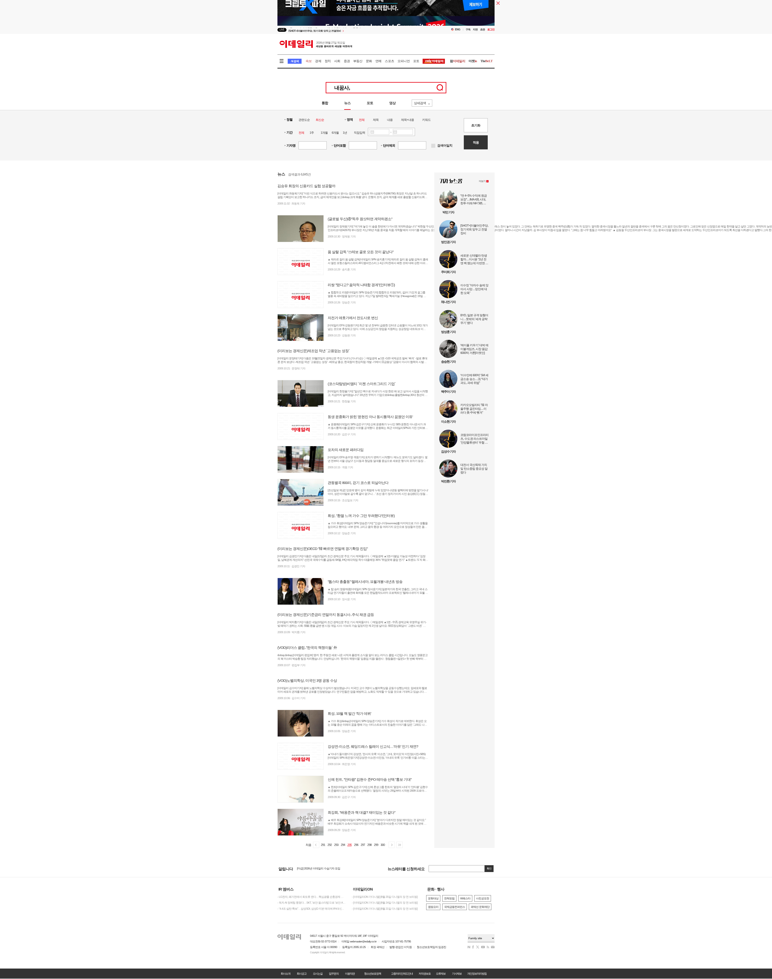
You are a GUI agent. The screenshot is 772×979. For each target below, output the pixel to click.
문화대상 (433, 898)
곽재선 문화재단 (480, 906)
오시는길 (317, 973)
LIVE (281, 29)
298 (369, 844)
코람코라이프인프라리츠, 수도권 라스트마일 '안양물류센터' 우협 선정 (474, 438)
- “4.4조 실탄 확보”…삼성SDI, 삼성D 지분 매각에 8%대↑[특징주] (311, 908)
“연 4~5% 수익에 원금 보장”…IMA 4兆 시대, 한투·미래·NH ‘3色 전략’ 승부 (473, 199)
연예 (378, 61)
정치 (328, 61)
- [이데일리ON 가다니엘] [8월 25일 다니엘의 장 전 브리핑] (385, 896)
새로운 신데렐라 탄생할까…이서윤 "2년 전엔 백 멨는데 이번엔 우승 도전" (474, 259)
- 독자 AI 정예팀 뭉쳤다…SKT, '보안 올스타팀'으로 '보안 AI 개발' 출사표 (311, 902)
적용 (476, 142)
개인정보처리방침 (477, 973)
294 (343, 844)
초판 (482, 29)
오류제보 (441, 973)
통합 (325, 103)
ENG (457, 29)
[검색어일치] (433, 146)
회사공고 (301, 973)
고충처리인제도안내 (402, 973)
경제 (318, 61)
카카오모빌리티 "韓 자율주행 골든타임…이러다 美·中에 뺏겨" (474, 408)
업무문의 (334, 973)
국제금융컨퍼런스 (454, 906)
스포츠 (389, 61)
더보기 (482, 181)
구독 (468, 29)
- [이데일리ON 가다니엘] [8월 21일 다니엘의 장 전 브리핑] (385, 908)
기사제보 (457, 973)
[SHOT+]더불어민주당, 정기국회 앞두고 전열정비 (474, 229)
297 (363, 844)
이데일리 (315, 44)
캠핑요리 (433, 906)
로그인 (491, 29)
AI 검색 (295, 61)
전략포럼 (449, 898)
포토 (416, 61)
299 (376, 844)
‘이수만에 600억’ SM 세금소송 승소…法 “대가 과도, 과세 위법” (474, 378)
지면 (475, 29)
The (486, 61)
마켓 (473, 61)
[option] (353, 30)
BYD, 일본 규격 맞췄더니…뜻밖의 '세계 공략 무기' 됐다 (474, 319)
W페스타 (465, 898)
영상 (392, 103)
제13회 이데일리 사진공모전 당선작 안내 (320, 868)
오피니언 (403, 61)
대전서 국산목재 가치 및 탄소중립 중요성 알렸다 (474, 468)
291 (323, 844)
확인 (489, 868)
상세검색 (420, 103)
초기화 (475, 125)
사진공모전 (482, 898)
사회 (337, 61)
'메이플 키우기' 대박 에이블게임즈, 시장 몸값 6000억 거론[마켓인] (474, 348)
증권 (347, 61)
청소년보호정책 (372, 973)
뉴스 (347, 103)
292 (329, 844)
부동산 (357, 61)
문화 (369, 61)
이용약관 (350, 973)
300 (383, 844)
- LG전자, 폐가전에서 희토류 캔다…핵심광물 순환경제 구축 (311, 896)
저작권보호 (425, 973)
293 (336, 844)
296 (356, 844)
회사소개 (285, 973)
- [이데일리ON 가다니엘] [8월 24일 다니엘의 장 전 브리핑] (385, 902)
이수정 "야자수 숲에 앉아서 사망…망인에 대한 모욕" (474, 289)
